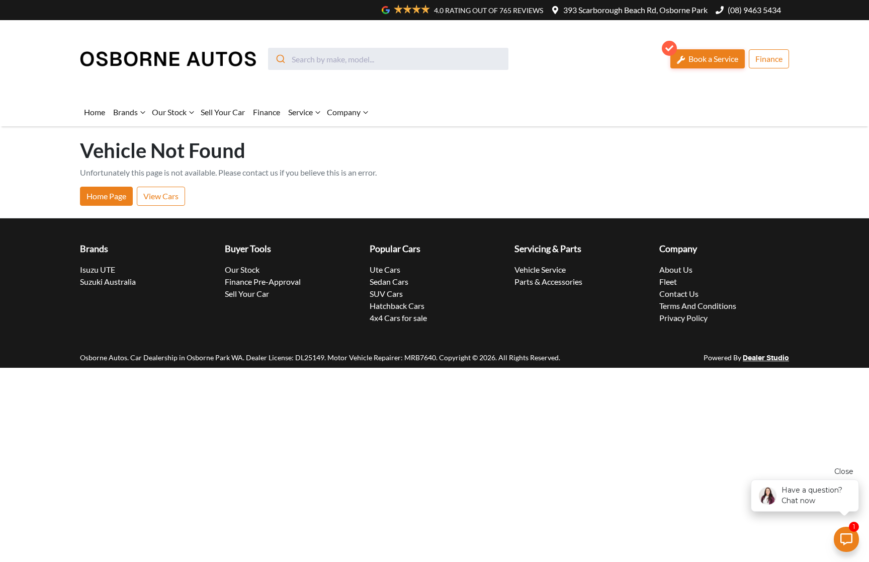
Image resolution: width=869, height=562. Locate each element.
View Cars (161, 196)
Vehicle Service (540, 269)
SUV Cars (386, 293)
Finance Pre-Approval (263, 281)
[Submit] (280, 59)
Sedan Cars (389, 281)
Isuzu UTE (97, 269)
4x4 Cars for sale (398, 318)
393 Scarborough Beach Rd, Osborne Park (635, 10)
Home (94, 112)
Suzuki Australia (108, 281)
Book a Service (712, 58)
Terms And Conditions (697, 305)
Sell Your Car (223, 112)
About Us (675, 269)
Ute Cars (385, 269)
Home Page (106, 196)
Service (300, 112)
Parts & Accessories (548, 281)
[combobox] (388, 59)
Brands (125, 112)
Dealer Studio (766, 358)
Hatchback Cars (397, 305)
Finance (769, 58)
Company (344, 112)
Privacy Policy (683, 318)
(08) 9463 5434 (754, 10)
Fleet (668, 281)
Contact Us (679, 293)
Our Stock (169, 112)
